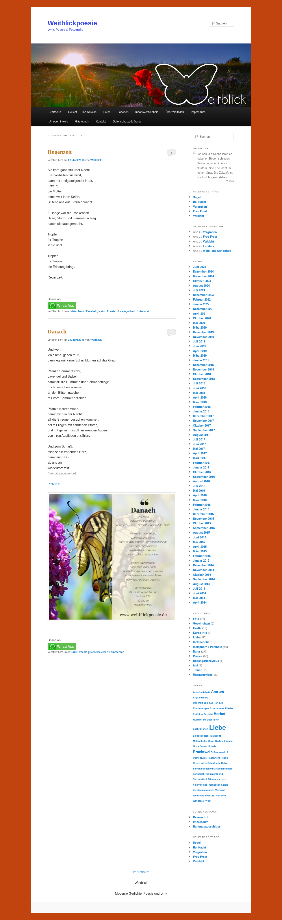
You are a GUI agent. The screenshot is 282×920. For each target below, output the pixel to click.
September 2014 (204, 579)
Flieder (229, 708)
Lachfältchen (200, 728)
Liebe (196, 637)
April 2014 (200, 602)
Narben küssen (224, 741)
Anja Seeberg (200, 697)
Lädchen (123, 112)
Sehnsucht (199, 773)
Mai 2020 (199, 323)
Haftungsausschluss (207, 826)
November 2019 (203, 337)
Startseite (55, 112)
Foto (196, 619)
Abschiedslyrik (201, 692)
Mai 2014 (199, 598)
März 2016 (200, 500)
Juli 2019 (199, 341)
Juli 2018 (199, 383)
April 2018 (200, 397)
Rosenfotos (200, 763)
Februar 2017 (202, 463)
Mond (211, 741)
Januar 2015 (201, 560)
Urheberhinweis (58, 121)
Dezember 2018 (203, 365)
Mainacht (215, 735)
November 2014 (203, 570)
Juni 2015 (199, 537)
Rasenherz (214, 757)
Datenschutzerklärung (127, 121)
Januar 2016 (201, 509)
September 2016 (204, 476)
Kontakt (101, 121)
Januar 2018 (201, 411)
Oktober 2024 (202, 281)
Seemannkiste (224, 768)
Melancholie (201, 642)
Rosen (224, 757)
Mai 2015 (199, 542)
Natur (102, 311)
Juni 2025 (199, 267)
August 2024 (201, 285)
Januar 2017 (201, 467)
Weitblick (96, 160)
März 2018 (200, 402)
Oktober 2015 (202, 523)
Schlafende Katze (218, 763)
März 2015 (200, 551)
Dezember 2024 (203, 271)
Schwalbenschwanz (204, 768)
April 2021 (200, 313)
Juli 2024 (199, 290)
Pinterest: (54, 484)
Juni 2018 (199, 388)
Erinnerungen (201, 708)
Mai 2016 (199, 490)
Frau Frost (200, 211)
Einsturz (208, 246)
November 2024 (203, 276)
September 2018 (204, 378)
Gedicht (208, 714)
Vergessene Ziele (218, 784)
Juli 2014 (199, 588)
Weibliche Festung (204, 795)
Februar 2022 (202, 299)
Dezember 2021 (203, 309)
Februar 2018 (202, 406)
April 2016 (200, 495)
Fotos (107, 112)
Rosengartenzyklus (206, 660)
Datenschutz (201, 817)
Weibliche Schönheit (217, 250)
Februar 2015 (202, 556)
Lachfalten (213, 719)
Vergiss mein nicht (203, 790)
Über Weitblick (174, 112)
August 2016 (201, 481)
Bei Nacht (199, 201)
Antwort (143, 311)
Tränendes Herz (217, 779)
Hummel (197, 719)
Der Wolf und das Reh (205, 702)
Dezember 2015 (203, 514)
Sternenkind (200, 779)
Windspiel (198, 800)
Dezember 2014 (203, 565)
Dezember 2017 (203, 416)
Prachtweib (203, 751)
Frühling (198, 714)
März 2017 (200, 458)
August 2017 (201, 435)
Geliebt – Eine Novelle (82, 112)
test (195, 665)
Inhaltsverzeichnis (146, 112)
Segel (197, 197)
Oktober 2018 (202, 374)
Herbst (219, 713)
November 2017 (203, 420)
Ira (204, 719)
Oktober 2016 (202, 472)
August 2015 (201, 532)
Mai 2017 (199, 448)
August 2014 (201, 584)
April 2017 (200, 453)
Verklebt (198, 216)
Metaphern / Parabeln (83, 311)
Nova (196, 746)
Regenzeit (60, 152)
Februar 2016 (202, 504)
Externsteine (217, 708)
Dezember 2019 (203, 332)
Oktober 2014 (202, 574)
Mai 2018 (199, 393)
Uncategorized (126, 311)
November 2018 (203, 369)
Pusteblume (200, 757)
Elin (221, 702)
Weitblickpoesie (72, 23)
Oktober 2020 (202, 318)
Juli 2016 (199, 486)
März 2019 (200, 355)
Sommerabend (214, 773)
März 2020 (200, 327)
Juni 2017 (199, 444)
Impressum (198, 112)
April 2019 (200, 351)
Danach (57, 331)
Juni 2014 (199, 593)
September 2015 (204, 528)
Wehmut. (220, 790)
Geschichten (201, 623)
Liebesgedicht (201, 735)
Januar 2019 (201, 360)
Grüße (197, 628)
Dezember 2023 (203, 295)
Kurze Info (200, 632)
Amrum (217, 691)
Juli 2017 (199, 439)
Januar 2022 (201, 304)
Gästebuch (82, 121)
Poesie (111, 311)
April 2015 (200, 546)
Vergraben (200, 206)
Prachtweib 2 (220, 752)
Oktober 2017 (202, 425)
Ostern (204, 746)
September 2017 (204, 430)
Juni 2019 (199, 346)
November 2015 (203, 518)
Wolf (208, 800)
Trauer (197, 670)
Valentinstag (200, 784)
